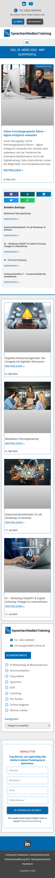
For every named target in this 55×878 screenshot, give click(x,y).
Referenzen (23, 855)
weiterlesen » (13, 170)
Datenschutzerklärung (31, 821)
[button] (27, 42)
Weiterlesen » (15, 366)
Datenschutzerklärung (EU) (17, 859)
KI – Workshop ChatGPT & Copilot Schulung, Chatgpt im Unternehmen (25, 245)
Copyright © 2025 (27, 870)
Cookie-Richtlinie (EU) (39, 855)
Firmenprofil (11, 855)
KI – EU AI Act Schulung (15, 260)
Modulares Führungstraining (17, 213)
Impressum (27, 864)
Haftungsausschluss (40, 859)
